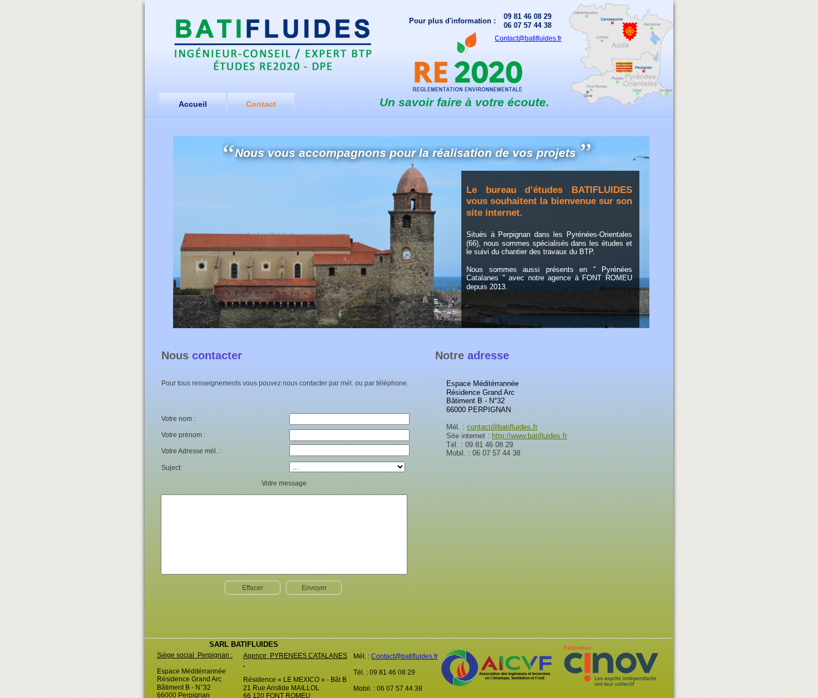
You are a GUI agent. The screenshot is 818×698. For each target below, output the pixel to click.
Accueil (193, 104)
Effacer (252, 588)
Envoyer (314, 588)
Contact (261, 104)
